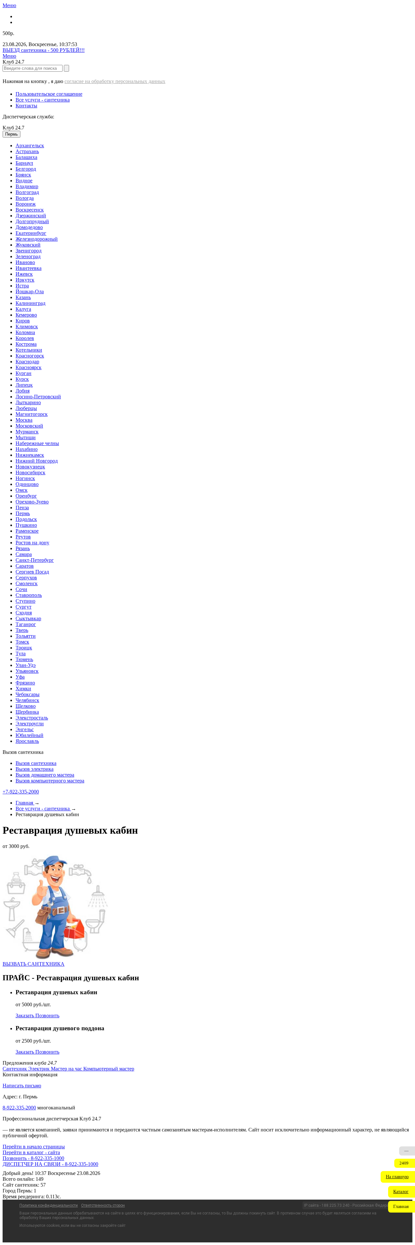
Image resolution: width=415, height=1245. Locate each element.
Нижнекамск (30, 455)
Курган (23, 373)
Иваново (25, 262)
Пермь (23, 513)
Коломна (25, 332)
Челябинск (27, 700)
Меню (9, 5)
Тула (21, 653)
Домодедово (29, 227)
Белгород (26, 169)
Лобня (23, 390)
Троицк (24, 647)
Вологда (25, 198)
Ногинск (25, 478)
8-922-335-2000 (19, 1107)
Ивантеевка (29, 268)
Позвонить (47, 1015)
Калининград (30, 303)
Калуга (23, 309)
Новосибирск (30, 472)
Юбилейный (29, 735)
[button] (398, 1177)
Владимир (27, 186)
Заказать (25, 1015)
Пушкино (26, 525)
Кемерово (26, 315)
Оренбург (26, 496)
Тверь (22, 630)
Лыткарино (28, 402)
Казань (23, 297)
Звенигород (29, 250)
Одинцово (27, 484)
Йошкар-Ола (30, 291)
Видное (24, 180)
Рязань (23, 548)
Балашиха (26, 157)
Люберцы (26, 408)
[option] (214, 146)
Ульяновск (27, 671)
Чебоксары (28, 694)
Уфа (20, 677)
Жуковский (28, 245)
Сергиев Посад (32, 571)
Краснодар (27, 361)
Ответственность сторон (103, 1205)
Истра (22, 285)
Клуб (13, 127)
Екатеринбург (31, 233)
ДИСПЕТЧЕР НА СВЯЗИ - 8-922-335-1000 (50, 1164)
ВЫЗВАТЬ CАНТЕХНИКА (34, 964)
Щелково (26, 706)
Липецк (24, 385)
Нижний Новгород (37, 461)
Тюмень (24, 659)
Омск (22, 490)
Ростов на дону (32, 542)
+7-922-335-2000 (21, 791)
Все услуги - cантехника (43, 100)
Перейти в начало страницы (34, 1146)
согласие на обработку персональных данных (115, 81)
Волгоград (27, 192)
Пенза (22, 507)
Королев (25, 338)
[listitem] (15, 1068)
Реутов (23, 536)
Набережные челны (37, 443)
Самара (24, 554)
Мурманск (27, 431)
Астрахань (27, 151)
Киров (23, 320)
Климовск (27, 326)
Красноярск (29, 367)
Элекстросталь (32, 717)
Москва (24, 420)
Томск (22, 642)
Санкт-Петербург (35, 560)
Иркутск (25, 280)
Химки (23, 688)
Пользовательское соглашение (49, 94)
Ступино (25, 601)
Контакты (26, 105)
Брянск (23, 174)
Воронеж (26, 204)
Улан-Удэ (26, 665)
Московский (29, 426)
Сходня (24, 612)
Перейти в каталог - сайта (31, 1152)
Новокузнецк (30, 466)
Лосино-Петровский (38, 396)
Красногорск (30, 355)
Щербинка (27, 712)
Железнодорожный (37, 239)
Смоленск (27, 583)
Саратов (25, 566)
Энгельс (25, 729)
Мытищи (26, 437)
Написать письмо (22, 1085)
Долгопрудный (32, 221)
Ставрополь (29, 595)
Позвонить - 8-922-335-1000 (33, 1158)
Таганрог (26, 624)
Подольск (26, 519)
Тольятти (26, 636)
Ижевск (24, 274)
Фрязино (25, 682)
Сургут (23, 607)
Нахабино (27, 449)
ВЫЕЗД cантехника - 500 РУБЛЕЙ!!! (44, 50)
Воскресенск (30, 209)
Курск (22, 379)
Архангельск (30, 145)
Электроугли (30, 723)
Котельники (29, 350)
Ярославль (27, 741)
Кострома (26, 344)
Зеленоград (28, 256)
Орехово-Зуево (32, 501)
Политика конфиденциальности (48, 1205)
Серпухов (26, 577)
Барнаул (24, 163)
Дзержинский (31, 215)
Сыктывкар (28, 618)
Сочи (21, 589)
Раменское (27, 531)
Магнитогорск (32, 414)
